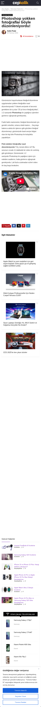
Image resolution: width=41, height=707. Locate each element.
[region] (20, 687)
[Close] (38, 668)
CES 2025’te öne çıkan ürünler (15, 352)
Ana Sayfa (5, 9)
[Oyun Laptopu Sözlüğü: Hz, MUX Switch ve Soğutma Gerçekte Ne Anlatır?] (20, 311)
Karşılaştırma (18, 568)
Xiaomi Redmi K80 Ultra (22, 644)
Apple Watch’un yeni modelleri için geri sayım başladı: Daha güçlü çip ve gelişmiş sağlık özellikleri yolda (19, 263)
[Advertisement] (19, 56)
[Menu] (2, 3)
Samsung (16, 624)
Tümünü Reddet (20, 702)
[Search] (37, 3)
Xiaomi (16, 648)
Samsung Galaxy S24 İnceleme (25, 555)
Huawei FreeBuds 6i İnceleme (24, 545)
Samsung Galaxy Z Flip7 (22, 620)
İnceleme (17, 547)
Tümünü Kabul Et (21, 690)
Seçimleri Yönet (20, 696)
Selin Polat (11, 31)
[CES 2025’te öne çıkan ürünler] (20, 341)
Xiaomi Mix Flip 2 (20, 657)
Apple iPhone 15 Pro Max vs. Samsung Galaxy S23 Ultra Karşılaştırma (24, 600)
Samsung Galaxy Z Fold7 (23, 632)
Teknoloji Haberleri (16, 9)
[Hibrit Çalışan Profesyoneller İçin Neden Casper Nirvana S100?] (20, 282)
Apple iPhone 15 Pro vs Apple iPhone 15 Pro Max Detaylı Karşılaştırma (24, 577)
